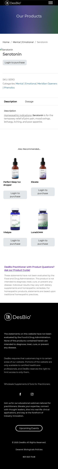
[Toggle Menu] (50, 2)
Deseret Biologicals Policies (29, 449)
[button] (54, 51)
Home (6, 42)
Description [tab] (10, 101)
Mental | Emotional (23, 42)
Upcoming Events (29, 428)
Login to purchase (15, 62)
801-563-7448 (29, 457)
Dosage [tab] (29, 101)
